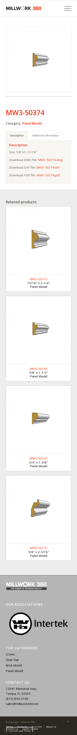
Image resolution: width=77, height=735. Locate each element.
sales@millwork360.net (22, 704)
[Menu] (65, 8)
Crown (10, 654)
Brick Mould (14, 665)
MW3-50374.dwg (50, 160)
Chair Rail (12, 660)
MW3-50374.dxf (47, 167)
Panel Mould (32, 123)
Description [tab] (17, 135)
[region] (38, 623)
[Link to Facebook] (68, 722)
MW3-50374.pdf (48, 175)
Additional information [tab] (45, 135)
